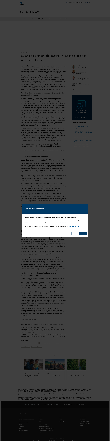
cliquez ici (51, 221)
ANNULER (75, 233)
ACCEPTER (83, 233)
